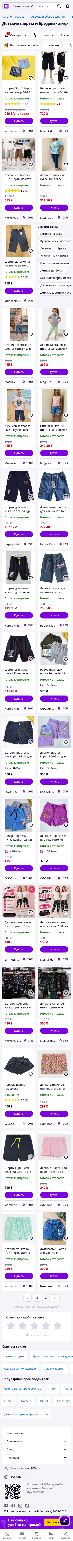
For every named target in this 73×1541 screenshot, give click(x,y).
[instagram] (20, 1505)
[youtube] (6, 1505)
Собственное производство (22, 1388)
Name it (26, 1401)
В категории (20, 6)
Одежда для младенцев (20, 1368)
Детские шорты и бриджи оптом (26, 1414)
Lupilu (8, 1401)
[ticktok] (27, 1505)
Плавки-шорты (54, 1368)
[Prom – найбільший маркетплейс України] (6, 6)
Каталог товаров (13, 16)
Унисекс (54, 45)
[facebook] (13, 1505)
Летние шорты (14, 1356)
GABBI (44, 1401)
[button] (19, 121)
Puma (68, 1388)
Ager (53, 1388)
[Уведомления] (67, 6)
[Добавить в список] (31, 78)
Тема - (20, 1468)
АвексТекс (63, 1401)
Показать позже (36, 1335)
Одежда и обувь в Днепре (48, 16)
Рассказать (54, 1522)
